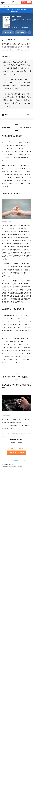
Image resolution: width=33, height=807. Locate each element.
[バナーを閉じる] (31, 11)
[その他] (29, 32)
